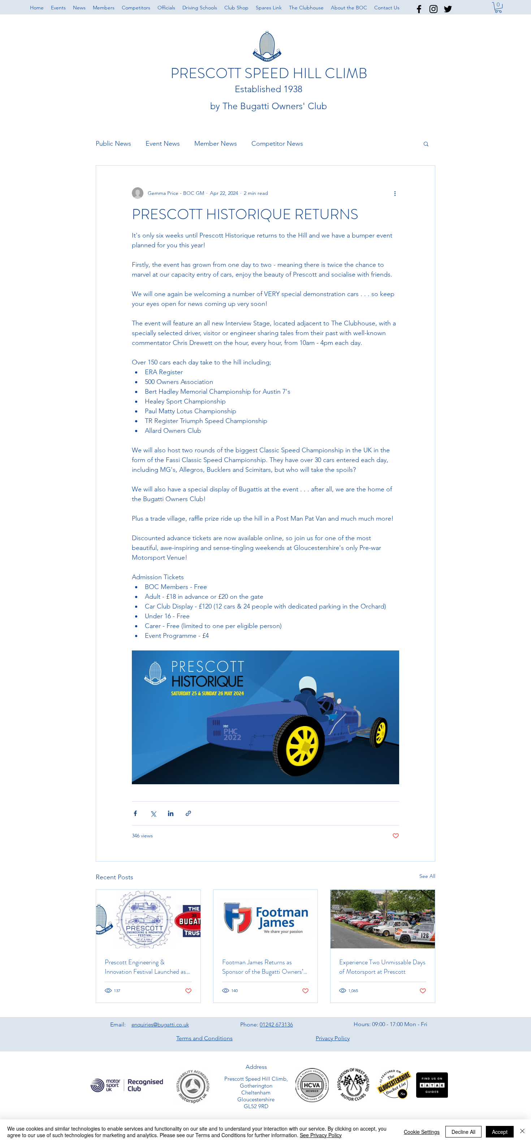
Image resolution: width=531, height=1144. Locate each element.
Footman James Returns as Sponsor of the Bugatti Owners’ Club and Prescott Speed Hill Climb (262, 966)
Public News (113, 144)
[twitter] (447, 9)
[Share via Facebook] (135, 813)
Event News (163, 144)
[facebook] (419, 9)
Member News (215, 144)
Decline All (463, 1131)
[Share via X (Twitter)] (153, 813)
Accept (500, 1131)
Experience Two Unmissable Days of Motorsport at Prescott (382, 966)
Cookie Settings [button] (422, 1131)
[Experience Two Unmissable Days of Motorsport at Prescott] (383, 919)
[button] (349, 7)
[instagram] (433, 9)
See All (427, 876)
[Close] (522, 1131)
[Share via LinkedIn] (170, 813)
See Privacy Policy (321, 1135)
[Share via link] (188, 813)
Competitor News (277, 144)
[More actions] (394, 193)
